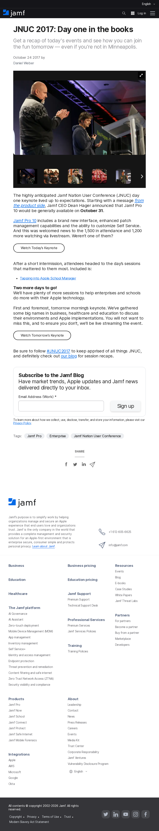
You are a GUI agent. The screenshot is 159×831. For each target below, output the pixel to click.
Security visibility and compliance (29, 684)
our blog (69, 355)
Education (17, 580)
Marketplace (123, 638)
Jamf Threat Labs (126, 601)
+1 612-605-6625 (120, 532)
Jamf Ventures (77, 757)
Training (75, 646)
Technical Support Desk (83, 605)
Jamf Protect (17, 728)
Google (13, 778)
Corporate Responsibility (83, 752)
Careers (73, 728)
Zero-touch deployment (23, 625)
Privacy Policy (22, 423)
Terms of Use (50, 816)
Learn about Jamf (43, 546)
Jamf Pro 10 (24, 220)
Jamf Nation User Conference (97, 436)
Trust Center (76, 746)
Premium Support (78, 599)
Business (16, 566)
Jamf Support (79, 594)
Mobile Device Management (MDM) (30, 631)
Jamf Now (15, 710)
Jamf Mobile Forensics (22, 740)
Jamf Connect (17, 722)
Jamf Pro (34, 436)
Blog (118, 577)
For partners (123, 621)
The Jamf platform (24, 608)
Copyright (15, 816)
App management (19, 637)
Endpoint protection (21, 661)
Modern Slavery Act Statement (29, 822)
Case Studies (123, 589)
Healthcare (18, 594)
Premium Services (79, 625)
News (71, 716)
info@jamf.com (118, 545)
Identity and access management (29, 655)
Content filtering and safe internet (30, 673)
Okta (11, 784)
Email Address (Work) (37, 397)
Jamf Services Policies (82, 631)
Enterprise (57, 436)
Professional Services (86, 620)
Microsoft (14, 772)
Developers (122, 644)
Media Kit (74, 740)
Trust (67, 816)
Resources (124, 566)
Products (16, 699)
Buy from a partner (127, 632)
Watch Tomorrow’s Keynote (42, 335)
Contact (73, 710)
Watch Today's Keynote (39, 248)
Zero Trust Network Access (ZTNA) (31, 678)
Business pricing (82, 566)
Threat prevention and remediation (30, 667)
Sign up (125, 406)
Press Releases (77, 722)
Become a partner (126, 627)
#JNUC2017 (58, 350)
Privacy (32, 816)
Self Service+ (16, 649)
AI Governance (17, 613)
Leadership (74, 704)
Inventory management (23, 643)
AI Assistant (15, 619)
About (73, 699)
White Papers (123, 595)
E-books (120, 583)
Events (119, 571)
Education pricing (82, 580)
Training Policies (78, 651)
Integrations (19, 754)
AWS (11, 766)
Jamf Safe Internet (20, 734)
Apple (12, 760)
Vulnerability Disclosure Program (88, 763)
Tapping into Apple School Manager (48, 278)
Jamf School (16, 716)
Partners (122, 615)
